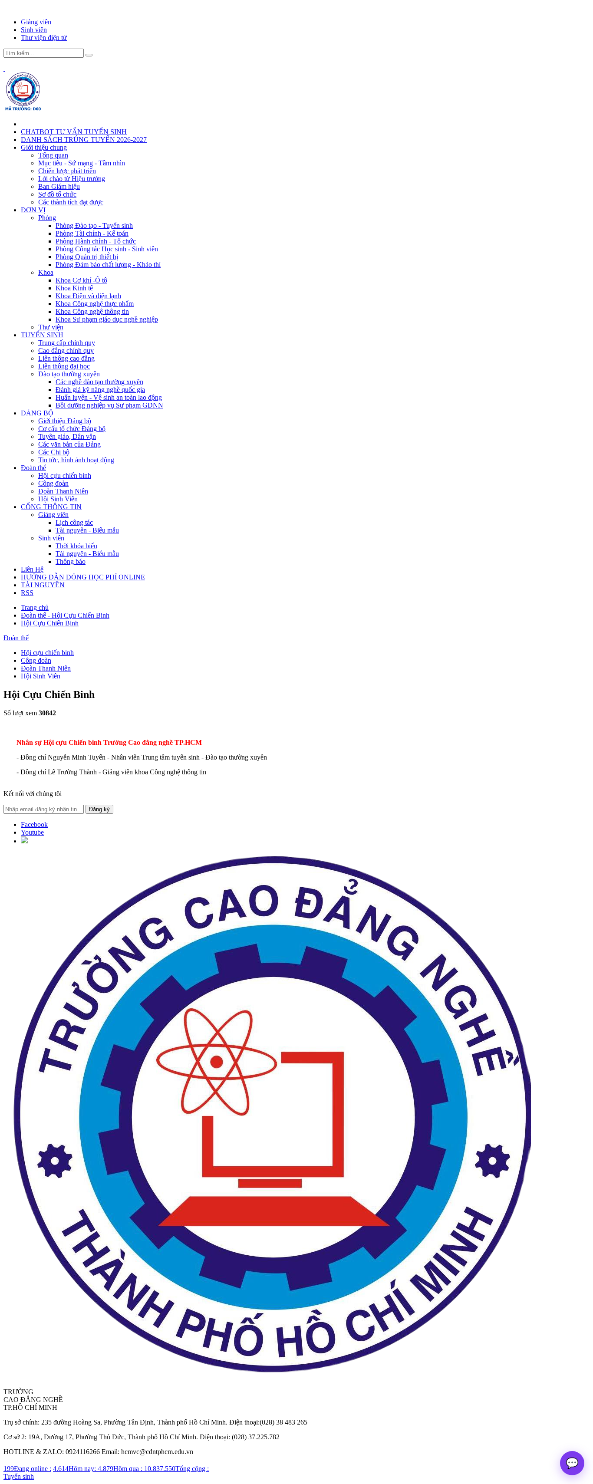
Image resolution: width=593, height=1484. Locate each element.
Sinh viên (34, 29)
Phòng (47, 217)
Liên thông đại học (64, 366)
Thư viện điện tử (44, 37)
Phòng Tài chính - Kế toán (92, 233)
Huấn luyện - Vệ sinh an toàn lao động (109, 397)
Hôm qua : (121, 1468)
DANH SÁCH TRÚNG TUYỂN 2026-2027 (84, 139)
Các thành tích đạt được (70, 202)
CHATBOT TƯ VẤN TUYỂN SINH (74, 131)
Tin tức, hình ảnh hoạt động (76, 460)
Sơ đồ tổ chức (57, 194)
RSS (27, 592)
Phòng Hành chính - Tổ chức (96, 241)
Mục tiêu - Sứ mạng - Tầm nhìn (81, 163)
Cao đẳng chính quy (66, 350)
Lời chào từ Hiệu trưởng (71, 178)
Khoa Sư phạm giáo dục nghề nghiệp (107, 319)
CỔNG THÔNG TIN (51, 506)
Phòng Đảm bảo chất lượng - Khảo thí (108, 264)
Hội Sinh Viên (58, 499)
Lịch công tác (74, 522)
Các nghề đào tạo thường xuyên (99, 381)
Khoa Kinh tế (74, 288)
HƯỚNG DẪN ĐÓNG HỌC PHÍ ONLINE (83, 577)
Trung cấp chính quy (66, 342)
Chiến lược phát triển (67, 170)
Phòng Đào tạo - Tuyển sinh (94, 225)
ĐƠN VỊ (33, 210)
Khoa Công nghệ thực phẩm (95, 303)
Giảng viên (36, 22)
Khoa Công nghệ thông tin (92, 311)
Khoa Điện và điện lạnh (88, 295)
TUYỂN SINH (42, 335)
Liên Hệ (32, 569)
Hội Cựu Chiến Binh (50, 623)
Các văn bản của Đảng (69, 444)
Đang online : (27, 1468)
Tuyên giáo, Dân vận (67, 436)
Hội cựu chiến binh (64, 475)
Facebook (34, 824)
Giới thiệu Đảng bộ (64, 420)
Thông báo (71, 561)
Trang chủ (35, 607)
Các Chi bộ (53, 452)
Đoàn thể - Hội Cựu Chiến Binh (65, 615)
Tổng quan (53, 155)
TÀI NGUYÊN (43, 585)
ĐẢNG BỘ (37, 413)
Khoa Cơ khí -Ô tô (81, 280)
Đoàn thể (33, 467)
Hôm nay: (75, 1468)
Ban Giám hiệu (59, 186)
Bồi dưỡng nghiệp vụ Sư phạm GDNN (109, 405)
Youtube (32, 832)
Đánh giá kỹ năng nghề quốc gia (100, 389)
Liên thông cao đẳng (66, 358)
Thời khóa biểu (76, 546)
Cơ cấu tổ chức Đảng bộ (71, 428)
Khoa (45, 272)
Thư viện (50, 327)
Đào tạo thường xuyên (69, 374)
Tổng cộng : (176, 1468)
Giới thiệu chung (44, 147)
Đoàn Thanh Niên (63, 491)
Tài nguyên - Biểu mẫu (87, 530)
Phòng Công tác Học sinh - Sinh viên (107, 249)
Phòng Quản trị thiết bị (87, 256)
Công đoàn (53, 483)
